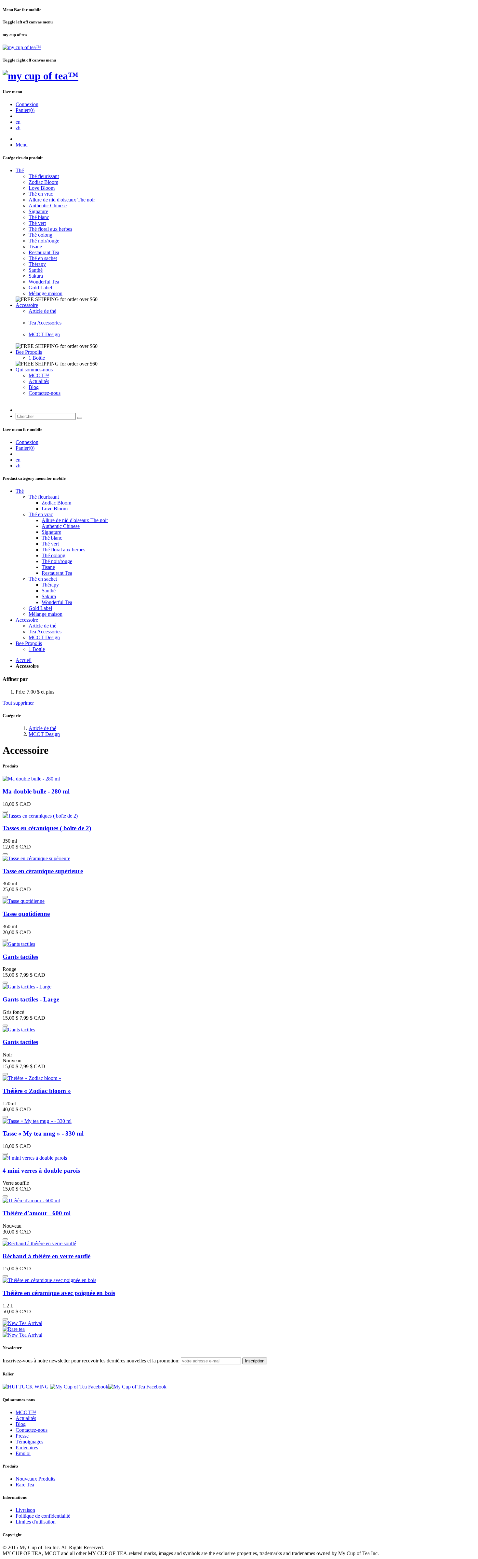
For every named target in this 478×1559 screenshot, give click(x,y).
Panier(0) (25, 110)
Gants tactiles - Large (31, 999)
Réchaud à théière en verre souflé (46, 1256)
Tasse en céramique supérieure (43, 871)
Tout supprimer (18, 703)
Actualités (39, 381)
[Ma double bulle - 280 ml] (31, 778)
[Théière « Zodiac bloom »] (32, 1078)
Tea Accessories (45, 322)
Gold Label (40, 287)
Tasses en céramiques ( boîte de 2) (47, 828)
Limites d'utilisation (36, 1522)
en (18, 122)
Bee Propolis (29, 352)
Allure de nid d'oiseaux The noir (62, 199)
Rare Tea (25, 1484)
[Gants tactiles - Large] (27, 986)
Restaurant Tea (44, 252)
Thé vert (37, 223)
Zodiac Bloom (43, 182)
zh (18, 128)
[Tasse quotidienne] (24, 901)
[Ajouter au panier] (5, 812)
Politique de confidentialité (43, 1516)
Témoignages (29, 1441)
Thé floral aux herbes (50, 229)
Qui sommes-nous (34, 369)
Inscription (254, 1361)
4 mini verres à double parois (41, 1170)
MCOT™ (39, 375)
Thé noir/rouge (44, 240)
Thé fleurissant (44, 176)
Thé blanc (39, 217)
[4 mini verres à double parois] (35, 1158)
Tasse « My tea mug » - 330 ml (43, 1133)
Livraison (25, 1510)
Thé (20, 170)
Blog (34, 387)
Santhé (36, 270)
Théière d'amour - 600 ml (37, 1213)
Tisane (35, 246)
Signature (38, 211)
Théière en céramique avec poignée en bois (59, 1293)
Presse (22, 1436)
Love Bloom (42, 188)
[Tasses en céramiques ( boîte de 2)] (40, 816)
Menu (22, 144)
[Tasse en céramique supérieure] (36, 858)
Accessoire (27, 305)
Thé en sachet (43, 258)
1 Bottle (37, 358)
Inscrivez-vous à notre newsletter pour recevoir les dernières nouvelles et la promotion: (91, 1360)
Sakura (36, 276)
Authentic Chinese (48, 205)
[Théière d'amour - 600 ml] (31, 1200)
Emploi (23, 1453)
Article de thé (42, 311)
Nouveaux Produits (35, 1479)
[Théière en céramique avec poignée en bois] (49, 1280)
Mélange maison (45, 293)
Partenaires (27, 1447)
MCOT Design (44, 334)
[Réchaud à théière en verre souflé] (39, 1243)
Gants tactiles (20, 956)
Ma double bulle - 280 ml (36, 791)
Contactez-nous (44, 393)
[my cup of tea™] (22, 47)
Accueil (24, 660)
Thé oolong (40, 235)
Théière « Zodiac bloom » (37, 1090)
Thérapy (37, 264)
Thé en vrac (41, 194)
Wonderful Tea (44, 281)
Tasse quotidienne (26, 913)
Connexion (27, 104)
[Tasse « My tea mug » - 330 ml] (37, 1121)
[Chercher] (79, 418)
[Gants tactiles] (19, 944)
